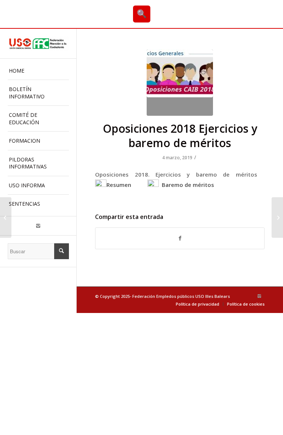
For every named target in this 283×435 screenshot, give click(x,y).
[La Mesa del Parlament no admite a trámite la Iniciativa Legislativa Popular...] (277, 217)
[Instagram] (38, 225)
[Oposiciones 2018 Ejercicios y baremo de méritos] (180, 82)
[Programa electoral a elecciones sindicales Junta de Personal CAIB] (5, 217)
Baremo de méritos (186, 184)
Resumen (118, 184)
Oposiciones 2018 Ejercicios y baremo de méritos (180, 135)
